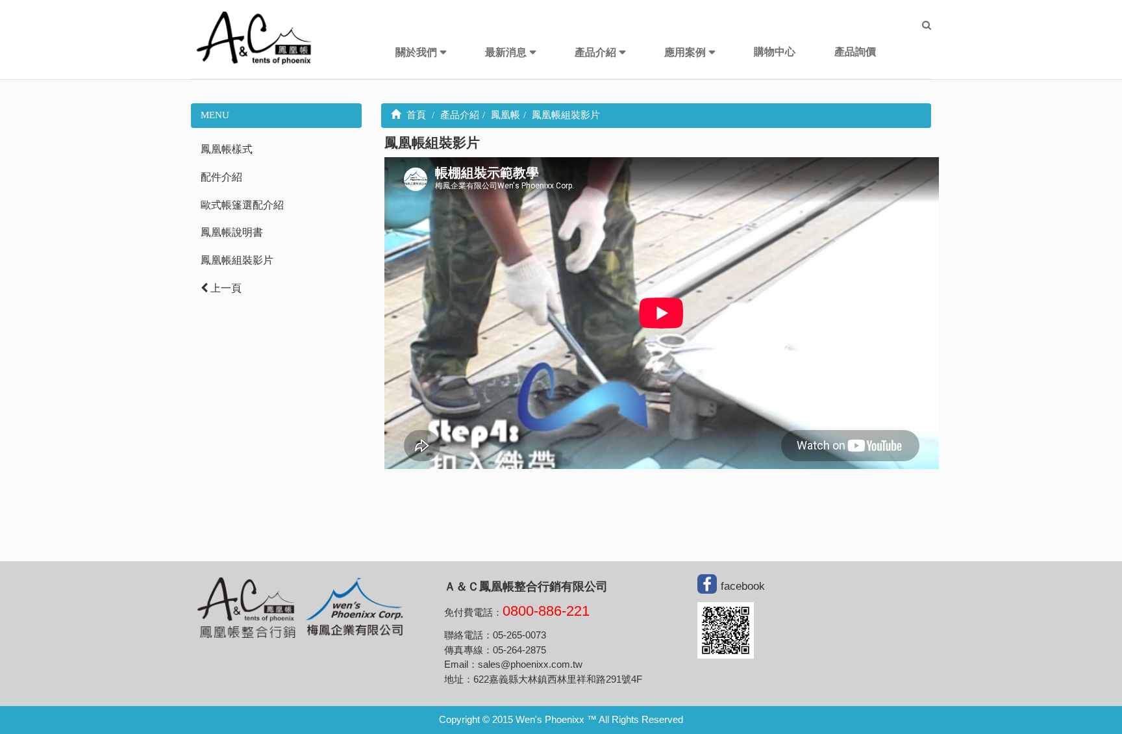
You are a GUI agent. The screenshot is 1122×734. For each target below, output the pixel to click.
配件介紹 (221, 177)
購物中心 (774, 51)
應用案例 (685, 52)
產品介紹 (595, 52)
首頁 (415, 115)
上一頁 (225, 288)
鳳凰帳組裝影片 (237, 260)
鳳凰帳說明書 (232, 232)
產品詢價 (855, 51)
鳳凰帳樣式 (227, 149)
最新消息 (506, 52)
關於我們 (416, 52)
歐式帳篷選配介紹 (242, 204)
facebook (743, 586)
